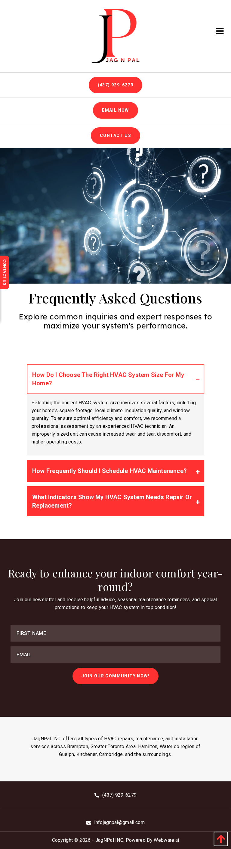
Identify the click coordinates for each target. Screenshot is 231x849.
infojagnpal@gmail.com (119, 822)
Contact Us (115, 135)
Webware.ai (166, 840)
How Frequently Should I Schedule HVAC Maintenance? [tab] (109, 470)
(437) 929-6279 (116, 84)
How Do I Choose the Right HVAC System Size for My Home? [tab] (108, 379)
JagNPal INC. (110, 840)
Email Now (115, 110)
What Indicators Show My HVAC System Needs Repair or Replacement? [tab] (112, 501)
